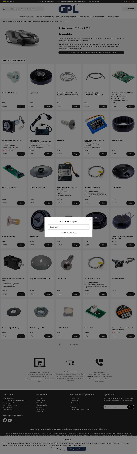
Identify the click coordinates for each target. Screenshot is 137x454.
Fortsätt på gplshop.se (68, 232)
